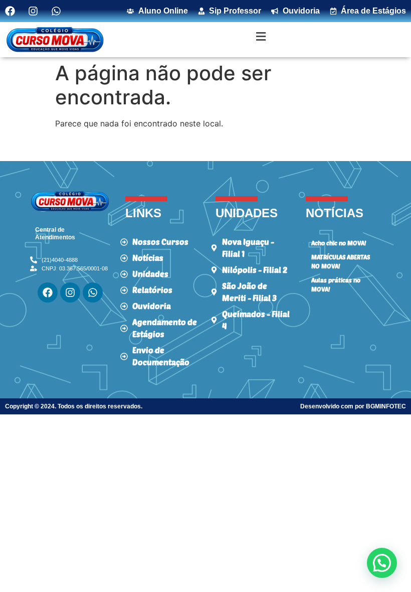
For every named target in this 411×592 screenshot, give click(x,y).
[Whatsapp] (93, 292)
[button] (260, 36)
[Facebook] (48, 292)
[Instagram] (70, 292)
